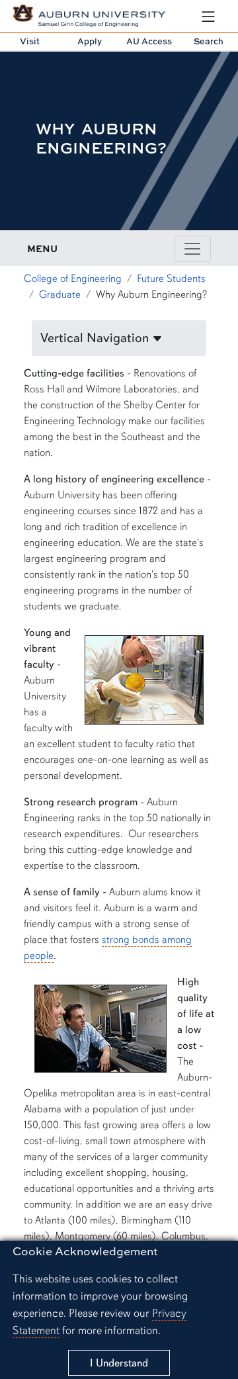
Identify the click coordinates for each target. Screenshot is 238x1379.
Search (208, 41)
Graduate (60, 294)
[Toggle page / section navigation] (192, 249)
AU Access (149, 41)
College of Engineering (73, 278)
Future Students (171, 278)
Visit (30, 41)
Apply (89, 41)
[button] (119, 338)
